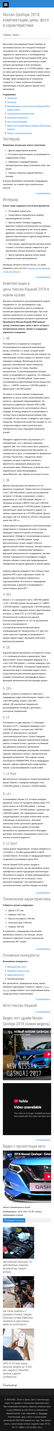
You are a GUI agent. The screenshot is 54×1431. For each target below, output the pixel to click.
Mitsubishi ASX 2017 (16, 967)
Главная (7, 35)
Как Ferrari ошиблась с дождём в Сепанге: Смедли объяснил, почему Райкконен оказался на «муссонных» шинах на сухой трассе (18, 1317)
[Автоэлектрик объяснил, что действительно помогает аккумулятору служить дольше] (19, 1243)
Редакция (43, 1413)
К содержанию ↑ (43, 193)
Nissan (16, 35)
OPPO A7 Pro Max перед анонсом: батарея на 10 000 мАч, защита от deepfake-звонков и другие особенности (17, 1370)
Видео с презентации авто (19, 133)
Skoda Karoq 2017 (15, 975)
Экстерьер (12, 98)
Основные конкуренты (17, 117)
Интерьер (11, 102)
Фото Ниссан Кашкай (17, 121)
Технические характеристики (20, 113)
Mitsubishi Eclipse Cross (18, 971)
